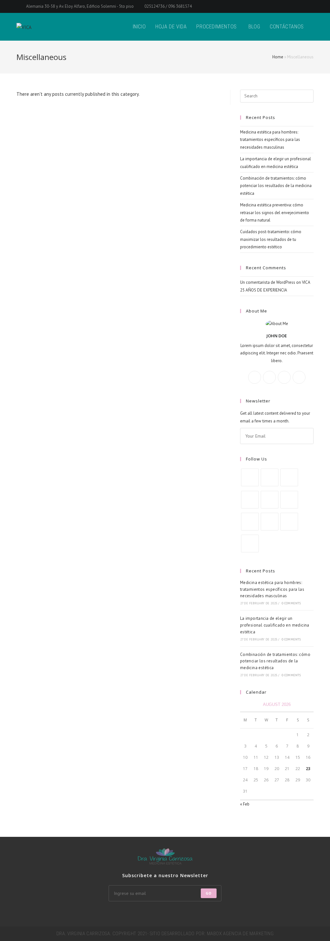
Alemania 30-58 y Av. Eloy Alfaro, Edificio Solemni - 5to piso (80, 6)
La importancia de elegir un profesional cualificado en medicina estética (274, 625)
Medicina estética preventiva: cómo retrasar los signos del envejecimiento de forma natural (274, 212)
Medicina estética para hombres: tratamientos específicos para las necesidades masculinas (270, 139)
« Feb (244, 804)
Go (209, 893)
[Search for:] (277, 95)
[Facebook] (269, 377)
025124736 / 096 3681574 (167, 6)
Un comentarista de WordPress (267, 282)
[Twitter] (254, 377)
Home (277, 57)
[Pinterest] (289, 500)
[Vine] (269, 521)
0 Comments (291, 603)
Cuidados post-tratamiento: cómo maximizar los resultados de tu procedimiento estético (270, 239)
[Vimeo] (250, 521)
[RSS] (250, 543)
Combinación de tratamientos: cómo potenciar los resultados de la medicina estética (276, 185)
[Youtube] (289, 521)
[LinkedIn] (269, 500)
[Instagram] (299, 377)
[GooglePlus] (284, 377)
